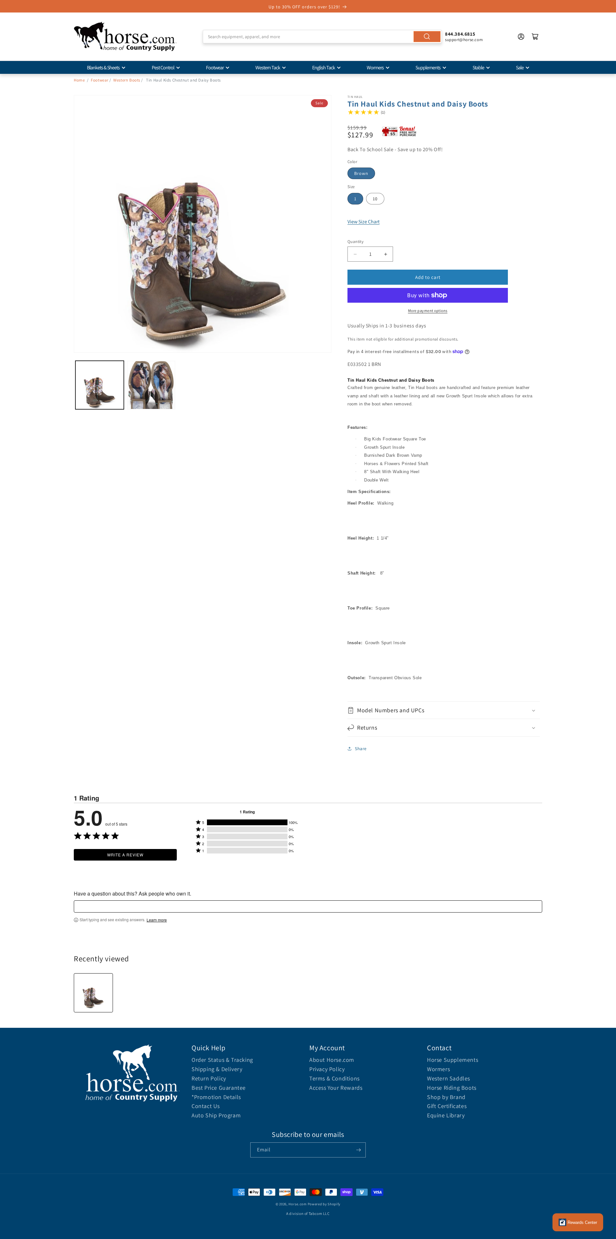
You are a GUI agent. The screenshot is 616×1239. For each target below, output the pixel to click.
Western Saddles (448, 1078)
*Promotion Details (216, 1097)
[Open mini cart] (535, 37)
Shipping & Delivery (217, 1069)
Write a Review (125, 854)
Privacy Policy (327, 1069)
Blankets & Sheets (103, 67)
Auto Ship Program (216, 1115)
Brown (361, 173)
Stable (478, 67)
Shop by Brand (446, 1097)
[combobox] (322, 36)
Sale (520, 67)
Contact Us (206, 1106)
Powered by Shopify (324, 1204)
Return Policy (209, 1078)
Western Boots (126, 80)
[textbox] (308, 906)
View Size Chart (363, 221)
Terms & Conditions (334, 1078)
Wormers (375, 67)
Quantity (355, 241)
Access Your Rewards (335, 1087)
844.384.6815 (460, 34)
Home (79, 80)
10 (375, 199)
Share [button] (361, 748)
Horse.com (297, 1204)
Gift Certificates (446, 1106)
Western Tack (267, 67)
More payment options (428, 310)
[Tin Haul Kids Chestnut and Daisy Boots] (93, 993)
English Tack (323, 67)
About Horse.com (331, 1059)
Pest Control (163, 67)
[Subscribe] (358, 1149)
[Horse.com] (125, 36)
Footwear (215, 67)
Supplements (428, 67)
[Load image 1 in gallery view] (99, 385)
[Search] (427, 36)
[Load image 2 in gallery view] (151, 385)
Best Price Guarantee (219, 1087)
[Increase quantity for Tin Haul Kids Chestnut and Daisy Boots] (385, 254)
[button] (443, 710)
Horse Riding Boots (451, 1087)
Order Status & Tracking (222, 1059)
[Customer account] (521, 37)
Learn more (157, 920)
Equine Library (446, 1115)
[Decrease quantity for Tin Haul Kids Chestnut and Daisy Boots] (355, 254)
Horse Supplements (452, 1059)
